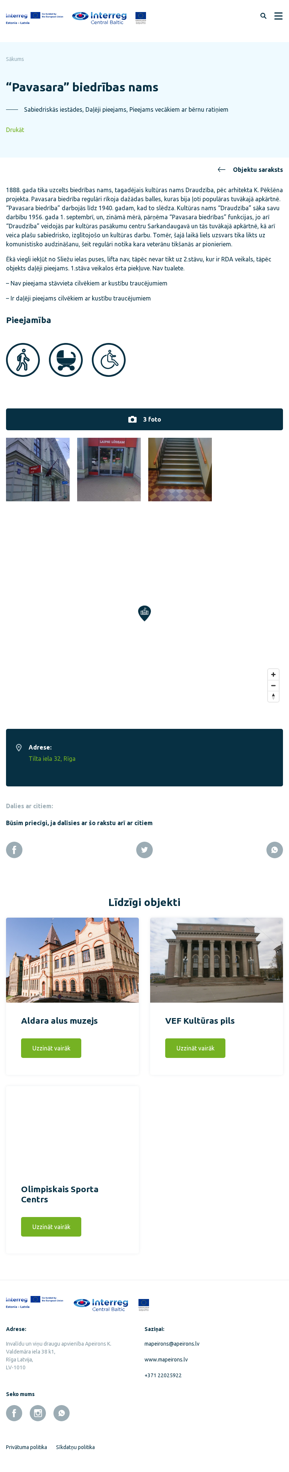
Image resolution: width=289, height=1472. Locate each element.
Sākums (15, 59)
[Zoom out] (273, 685)
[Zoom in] (273, 674)
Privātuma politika (26, 1447)
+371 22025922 (163, 1375)
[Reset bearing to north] (273, 696)
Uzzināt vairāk (51, 1048)
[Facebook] (14, 850)
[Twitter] (144, 850)
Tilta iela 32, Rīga (52, 758)
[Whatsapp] (274, 850)
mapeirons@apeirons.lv (171, 1344)
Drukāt (15, 129)
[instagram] (38, 1413)
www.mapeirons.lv (166, 1360)
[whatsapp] (61, 1413)
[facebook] (14, 1413)
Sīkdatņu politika (75, 1447)
